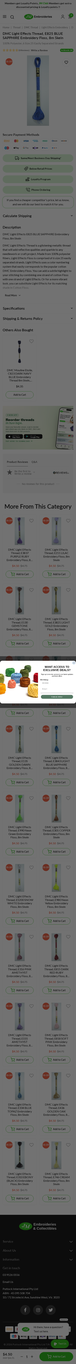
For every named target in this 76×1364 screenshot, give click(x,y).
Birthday (44, 680)
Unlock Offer (56, 697)
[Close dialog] (74, 663)
